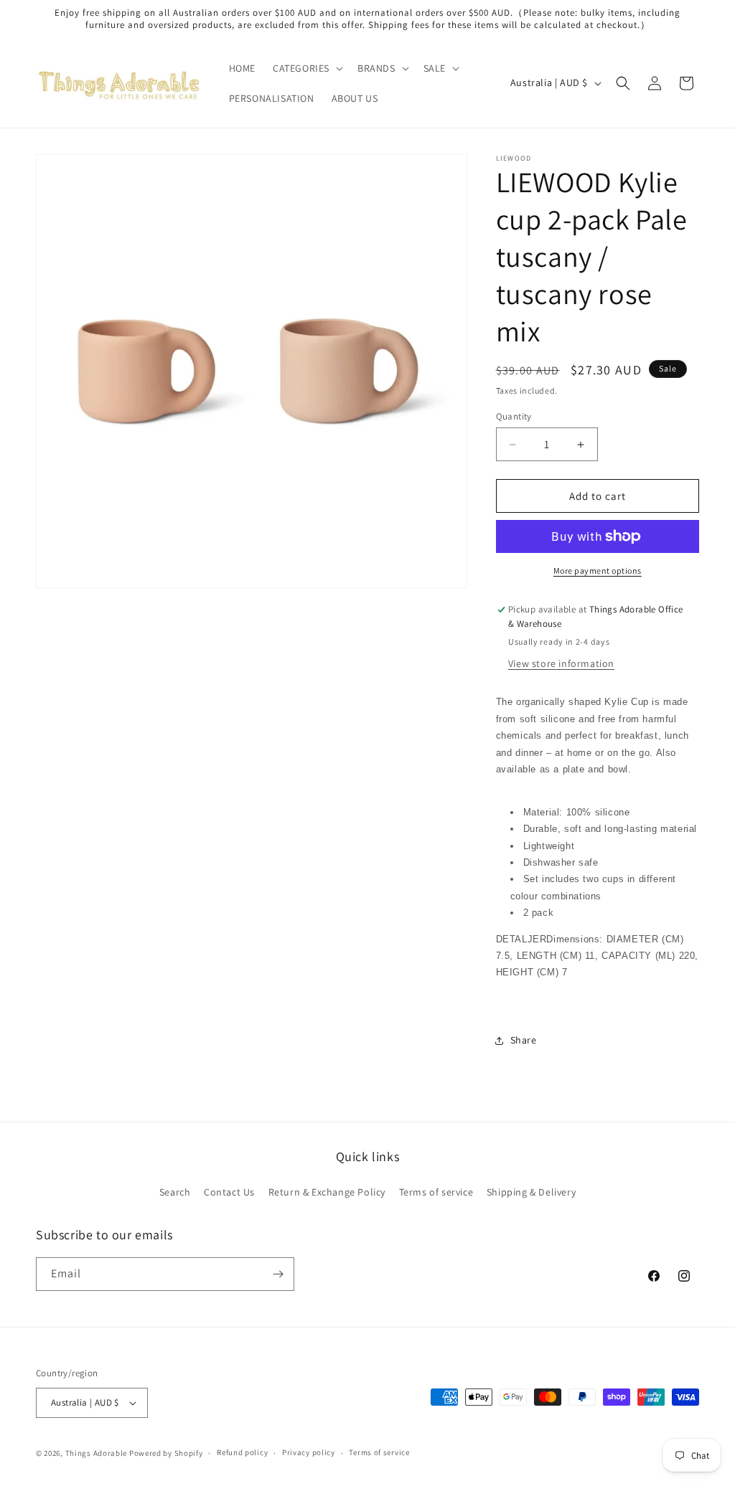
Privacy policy (308, 1452)
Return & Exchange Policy (326, 1192)
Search (175, 1192)
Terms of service (436, 1192)
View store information (561, 663)
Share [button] (523, 1039)
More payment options (597, 570)
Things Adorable (96, 1453)
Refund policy (242, 1452)
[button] (306, 68)
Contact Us (229, 1192)
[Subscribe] (278, 1274)
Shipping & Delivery (531, 1192)
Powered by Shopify (166, 1453)
